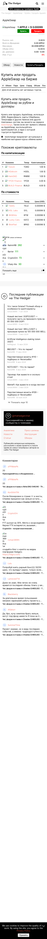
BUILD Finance (15, 185)
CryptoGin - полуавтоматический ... (18, 528)
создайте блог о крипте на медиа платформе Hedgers (19, 550)
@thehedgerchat (21, 415)
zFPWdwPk (13, 466)
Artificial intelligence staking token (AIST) (23, 340)
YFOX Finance (15, 181)
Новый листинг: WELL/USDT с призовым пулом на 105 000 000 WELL (26, 330)
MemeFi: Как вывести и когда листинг (26, 384)
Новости (18, 65)
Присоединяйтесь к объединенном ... (19, 474)
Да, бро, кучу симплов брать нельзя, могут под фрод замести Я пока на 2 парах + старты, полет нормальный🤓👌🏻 (23, 614)
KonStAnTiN (13, 492)
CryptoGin (13, 513)
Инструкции (31, 434)
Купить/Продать (35, 65)
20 (4, 470)
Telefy (12, 206)
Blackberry (13, 594)
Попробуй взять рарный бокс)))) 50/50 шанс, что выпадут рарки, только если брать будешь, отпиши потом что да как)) (23, 568)
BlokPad (13, 224)
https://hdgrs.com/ (11, 554)
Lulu (10, 563)
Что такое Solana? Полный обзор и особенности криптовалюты (24, 307)
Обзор (7, 65)
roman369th (12, 311)
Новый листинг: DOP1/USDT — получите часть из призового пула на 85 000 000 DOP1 (25, 319)
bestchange (6, 124)
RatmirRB (11, 352)
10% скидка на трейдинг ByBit (24, 9)
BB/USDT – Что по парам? (20, 349)
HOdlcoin (12, 171)
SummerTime (14, 625)
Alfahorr (11, 609)
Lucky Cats (14, 220)
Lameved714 (14, 579)
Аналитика (9, 430)
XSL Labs (13, 210)
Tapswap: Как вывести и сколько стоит (23, 375)
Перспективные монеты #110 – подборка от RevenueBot (22, 358)
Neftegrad (11, 344)
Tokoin (11, 167)
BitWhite (13, 215)
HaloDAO (12, 176)
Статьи (7, 438)
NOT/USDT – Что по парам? (21, 367)
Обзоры (28, 438)
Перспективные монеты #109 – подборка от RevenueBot (22, 393)
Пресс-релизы (32, 430)
